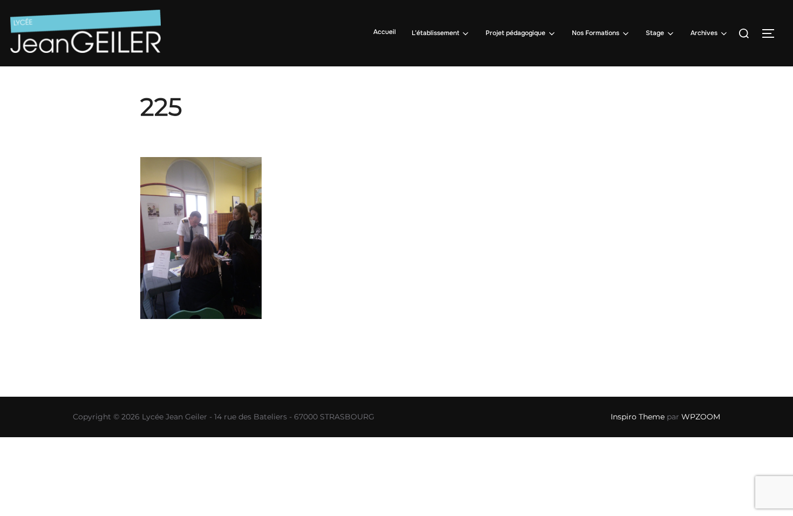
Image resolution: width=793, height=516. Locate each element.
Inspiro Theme (638, 417)
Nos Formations (595, 33)
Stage (655, 33)
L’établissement (435, 33)
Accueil (384, 32)
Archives (704, 33)
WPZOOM (700, 417)
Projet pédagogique (515, 33)
